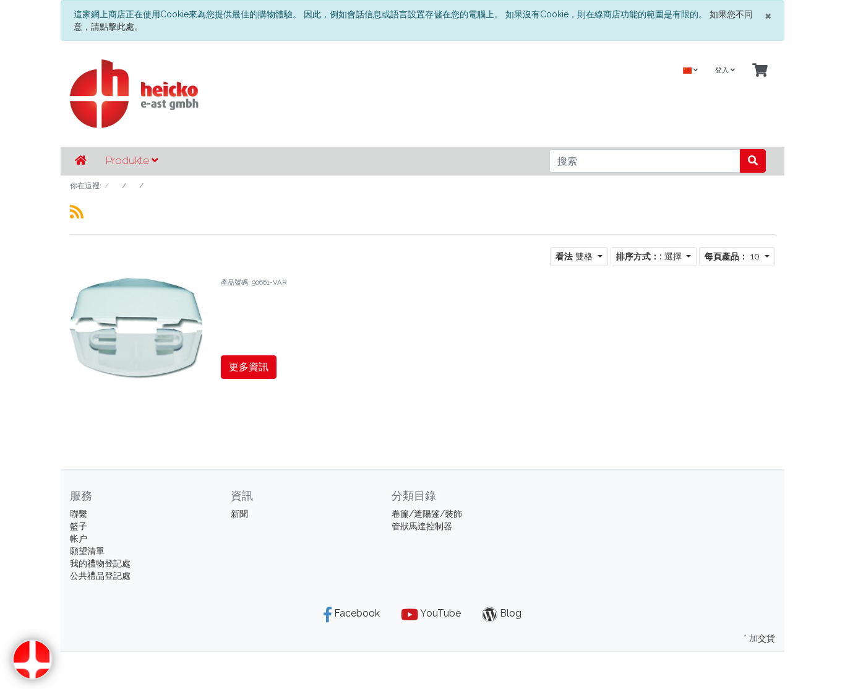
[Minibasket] (760, 70)
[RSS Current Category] (77, 211)
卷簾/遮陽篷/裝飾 (427, 514)
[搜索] (753, 161)
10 (733, 256)
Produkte (129, 160)
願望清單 (87, 551)
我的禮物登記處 (100, 563)
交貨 (766, 638)
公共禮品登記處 (100, 576)
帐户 (78, 539)
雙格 (575, 256)
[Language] (690, 71)
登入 (723, 70)
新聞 (239, 514)
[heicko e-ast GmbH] (302, 93)
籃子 (78, 526)
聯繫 (78, 514)
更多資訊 (248, 367)
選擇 (650, 256)
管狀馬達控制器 (422, 526)
